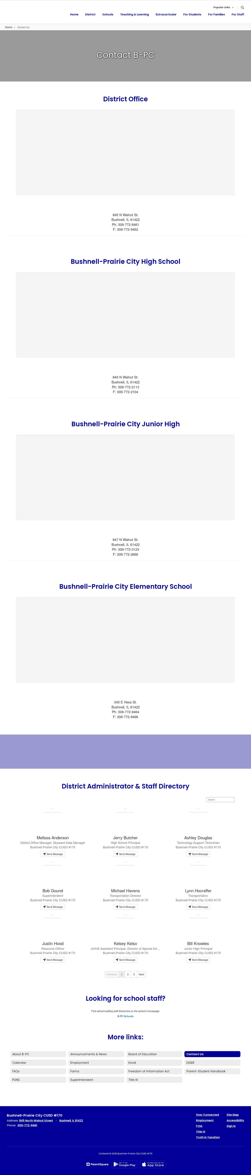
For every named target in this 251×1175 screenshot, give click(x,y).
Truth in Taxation (208, 1137)
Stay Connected (207, 1115)
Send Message (54, 854)
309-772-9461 (27, 1125)
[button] (223, 7)
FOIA (199, 1126)
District (8, 27)
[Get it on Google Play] (124, 1164)
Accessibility (235, 1120)
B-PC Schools (125, 1016)
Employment (205, 1120)
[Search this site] (242, 7)
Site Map (233, 1115)
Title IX (200, 1132)
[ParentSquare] (97, 1164)
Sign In (231, 1126)
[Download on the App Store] (153, 1164)
